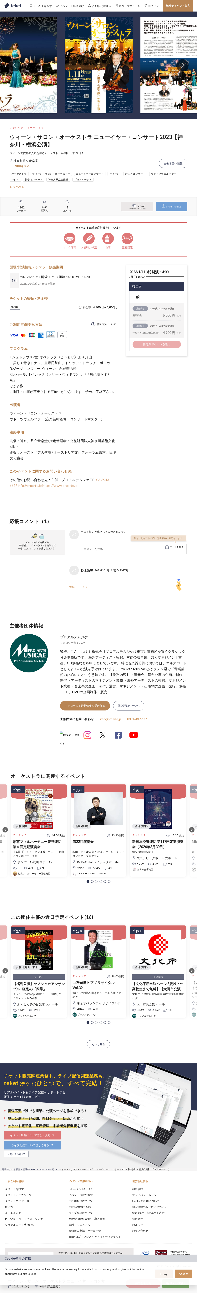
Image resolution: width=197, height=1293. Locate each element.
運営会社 (137, 1218)
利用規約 (137, 1189)
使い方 (9, 1206)
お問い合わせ (140, 1230)
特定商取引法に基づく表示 (148, 1212)
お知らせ (137, 1224)
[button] (88, 881)
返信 (72, 586)
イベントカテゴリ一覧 (18, 1195)
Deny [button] (164, 1274)
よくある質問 (13, 1212)
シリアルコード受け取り (20, 1224)
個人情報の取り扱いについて (149, 1206)
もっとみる (17, 186)
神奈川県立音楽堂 (50, 1286)
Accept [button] (183, 1273)
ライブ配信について (81, 1212)
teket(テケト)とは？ (81, 1189)
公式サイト (69, 736)
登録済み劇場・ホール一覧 (85, 1230)
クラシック (16, 127)
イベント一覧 (47, 1169)
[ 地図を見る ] (22, 166)
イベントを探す (14, 1189)
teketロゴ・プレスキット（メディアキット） (96, 1236)
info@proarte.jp (30, 485)
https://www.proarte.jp (60, 485)
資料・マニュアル (79, 1224)
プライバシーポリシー (145, 1195)
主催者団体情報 (173, 163)
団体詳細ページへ (128, 705)
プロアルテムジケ (74, 637)
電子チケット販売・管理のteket (18, 1169)
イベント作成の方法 (81, 1195)
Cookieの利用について (145, 1201)
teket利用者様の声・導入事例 (87, 1218)
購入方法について (106, 324)
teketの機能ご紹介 (80, 1206)
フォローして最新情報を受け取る (85, 705)
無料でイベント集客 (178, 5)
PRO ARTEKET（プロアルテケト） (26, 1218)
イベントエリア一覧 (17, 1201)
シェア (86, 586)
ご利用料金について (81, 1201)
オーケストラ (36, 127)
